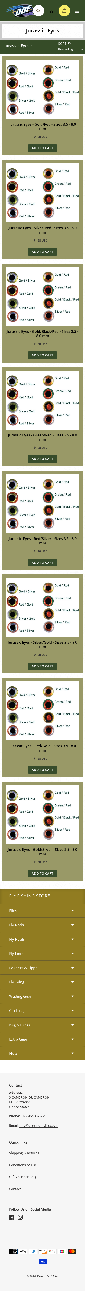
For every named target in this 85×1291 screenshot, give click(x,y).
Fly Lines (16, 953)
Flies (13, 910)
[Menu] (77, 11)
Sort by (64, 43)
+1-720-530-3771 (33, 1116)
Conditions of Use (23, 1165)
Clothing (16, 1010)
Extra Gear (18, 1039)
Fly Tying (16, 981)
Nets (13, 1053)
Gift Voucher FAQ (22, 1176)
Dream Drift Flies (48, 1276)
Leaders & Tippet (24, 967)
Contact (15, 1188)
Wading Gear (20, 996)
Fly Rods (16, 924)
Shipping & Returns (24, 1153)
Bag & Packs (19, 1024)
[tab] (42, 911)
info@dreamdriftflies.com (38, 1125)
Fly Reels (17, 939)
